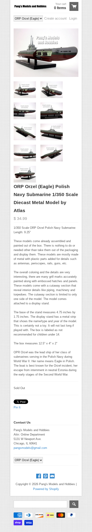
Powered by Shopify (46, 489)
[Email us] (53, 476)
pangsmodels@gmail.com (30, 448)
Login (73, 18)
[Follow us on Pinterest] (46, 476)
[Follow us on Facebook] (39, 476)
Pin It (17, 407)
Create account (55, 18)
